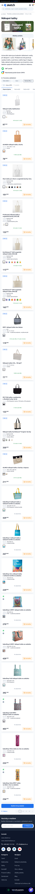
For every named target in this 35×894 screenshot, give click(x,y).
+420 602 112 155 (8, 844)
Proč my (17, 865)
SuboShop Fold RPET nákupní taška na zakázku (11, 713)
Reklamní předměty (21, 862)
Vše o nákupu (19, 869)
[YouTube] (20, 849)
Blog (16, 876)
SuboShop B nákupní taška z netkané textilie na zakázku (12, 502)
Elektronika (4, 862)
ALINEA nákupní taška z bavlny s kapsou (16, 467)
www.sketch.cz (5, 838)
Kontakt (17, 880)
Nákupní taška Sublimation (11, 109)
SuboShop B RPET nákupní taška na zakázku (17, 644)
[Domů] (9, 5)
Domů (4, 14)
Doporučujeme (7, 89)
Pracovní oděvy (6, 872)
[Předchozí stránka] (17, 811)
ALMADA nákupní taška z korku (13, 144)
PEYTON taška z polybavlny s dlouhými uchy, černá (12, 398)
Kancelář (4, 869)
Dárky (3, 865)
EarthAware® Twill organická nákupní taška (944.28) (12, 290)
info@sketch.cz (23, 844)
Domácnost (4, 876)
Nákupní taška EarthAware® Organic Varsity (17, 432)
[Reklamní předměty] (2, 5)
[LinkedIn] (14, 849)
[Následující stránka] (32, 811)
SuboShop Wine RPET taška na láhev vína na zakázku (11, 784)
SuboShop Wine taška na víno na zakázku (16, 749)
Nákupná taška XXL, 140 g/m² (12, 363)
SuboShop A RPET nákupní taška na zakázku (17, 610)
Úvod (16, 858)
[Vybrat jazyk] (33, 1)
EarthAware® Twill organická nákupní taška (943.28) (12, 253)
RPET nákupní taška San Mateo (13, 327)
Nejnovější (17, 89)
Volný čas (4, 880)
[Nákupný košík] (33, 5)
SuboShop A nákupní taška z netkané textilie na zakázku (12, 538)
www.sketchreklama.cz (8, 841)
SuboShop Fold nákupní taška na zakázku (16, 678)
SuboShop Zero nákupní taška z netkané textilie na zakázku (12, 574)
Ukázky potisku (19, 872)
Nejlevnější (26, 89)
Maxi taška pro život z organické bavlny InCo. (17, 179)
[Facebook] (3, 849)
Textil (3, 858)
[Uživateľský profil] (30, 5)
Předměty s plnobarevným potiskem (15, 14)
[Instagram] (9, 849)
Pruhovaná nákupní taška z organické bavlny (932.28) (11, 215)
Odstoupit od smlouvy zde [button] (22, 883)
